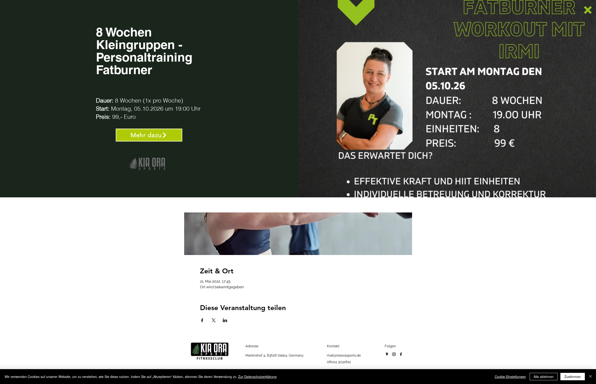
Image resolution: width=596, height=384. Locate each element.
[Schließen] (590, 376)
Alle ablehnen (544, 376)
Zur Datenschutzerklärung (257, 376)
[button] (588, 10)
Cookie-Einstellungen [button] (510, 376)
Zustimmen (572, 376)
